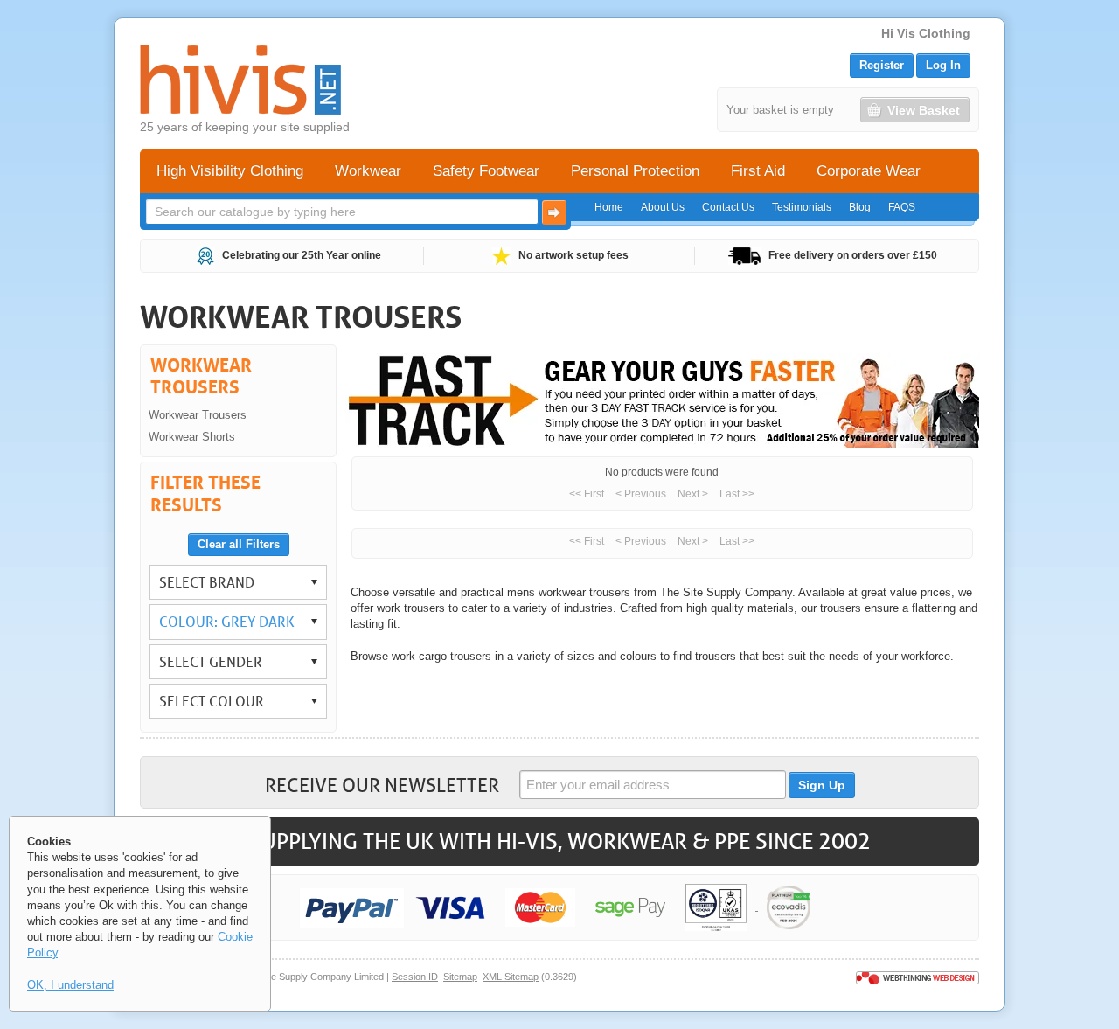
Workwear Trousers (198, 414)
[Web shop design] (917, 976)
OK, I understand (70, 984)
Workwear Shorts (192, 436)
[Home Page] (240, 80)
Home (608, 207)
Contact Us (728, 207)
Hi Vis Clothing (925, 33)
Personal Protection (635, 171)
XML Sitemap (511, 976)
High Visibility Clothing (229, 171)
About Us (663, 207)
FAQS (901, 207)
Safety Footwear (486, 171)
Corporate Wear (869, 171)
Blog (860, 207)
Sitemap (460, 976)
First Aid (758, 171)
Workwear (368, 171)
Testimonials (801, 207)
